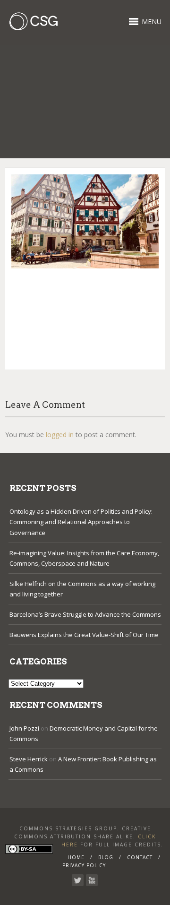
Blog (105, 857)
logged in (60, 434)
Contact (140, 857)
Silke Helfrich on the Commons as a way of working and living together (82, 588)
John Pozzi (24, 728)
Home (76, 857)
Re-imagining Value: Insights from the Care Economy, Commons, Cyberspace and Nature (84, 558)
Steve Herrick (28, 759)
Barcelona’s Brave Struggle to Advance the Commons (85, 614)
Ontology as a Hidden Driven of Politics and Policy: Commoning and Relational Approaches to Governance (81, 521)
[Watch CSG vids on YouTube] (92, 880)
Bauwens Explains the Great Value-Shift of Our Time (84, 634)
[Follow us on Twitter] (78, 880)
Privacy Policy (84, 865)
